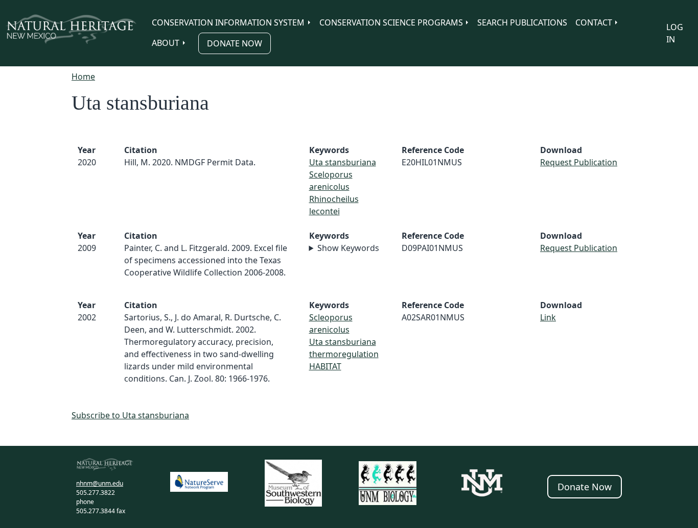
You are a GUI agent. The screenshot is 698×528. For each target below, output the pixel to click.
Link (548, 317)
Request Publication (578, 162)
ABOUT (165, 42)
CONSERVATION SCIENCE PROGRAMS (391, 22)
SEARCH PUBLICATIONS (522, 22)
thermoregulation (344, 354)
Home (83, 76)
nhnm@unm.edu (99, 483)
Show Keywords (348, 248)
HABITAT (325, 366)
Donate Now (234, 43)
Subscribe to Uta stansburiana (130, 415)
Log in (674, 33)
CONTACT (593, 22)
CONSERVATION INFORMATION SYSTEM (228, 22)
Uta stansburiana (342, 162)
